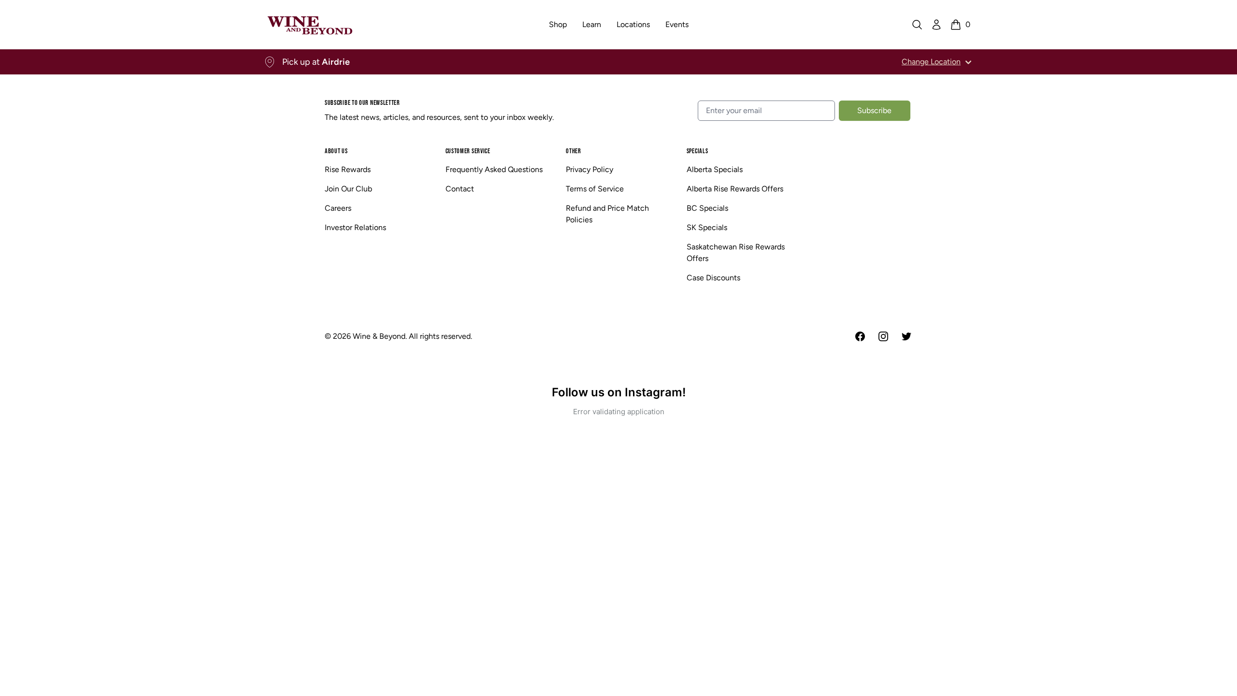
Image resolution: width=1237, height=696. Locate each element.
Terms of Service (595, 188)
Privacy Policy (589, 169)
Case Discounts (713, 277)
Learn (591, 24)
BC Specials (707, 208)
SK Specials (707, 227)
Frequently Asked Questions (494, 169)
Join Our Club (348, 188)
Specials (697, 151)
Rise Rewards (348, 169)
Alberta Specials (715, 169)
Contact (460, 188)
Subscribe (874, 110)
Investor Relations (355, 227)
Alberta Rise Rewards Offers (735, 188)
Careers (338, 208)
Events (677, 24)
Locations (633, 24)
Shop (558, 24)
